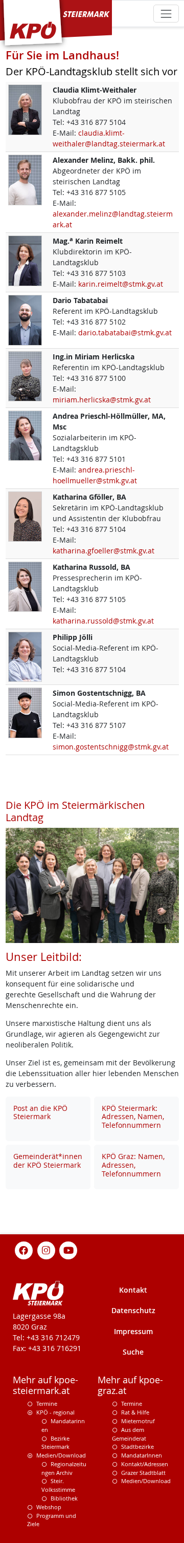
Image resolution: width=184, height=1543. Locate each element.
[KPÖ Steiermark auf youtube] (68, 1250)
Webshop (48, 1507)
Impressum (133, 1331)
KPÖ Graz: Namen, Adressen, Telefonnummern (133, 1164)
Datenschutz (133, 1310)
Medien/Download (61, 1455)
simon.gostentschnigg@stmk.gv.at (111, 747)
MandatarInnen (141, 1455)
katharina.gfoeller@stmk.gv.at (103, 550)
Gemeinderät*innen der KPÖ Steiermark (47, 1160)
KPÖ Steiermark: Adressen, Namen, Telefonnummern (133, 1116)
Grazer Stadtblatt (143, 1472)
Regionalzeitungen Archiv (63, 1468)
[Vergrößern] (25, 109)
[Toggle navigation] (165, 14)
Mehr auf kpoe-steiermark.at (45, 1385)
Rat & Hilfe (135, 1412)
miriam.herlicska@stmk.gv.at (102, 399)
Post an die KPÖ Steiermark (40, 1112)
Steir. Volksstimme (58, 1485)
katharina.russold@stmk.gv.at (103, 621)
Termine (46, 1403)
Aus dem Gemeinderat (129, 1434)
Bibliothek (64, 1498)
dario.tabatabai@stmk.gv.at (125, 332)
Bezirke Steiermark (55, 1442)
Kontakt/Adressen (144, 1464)
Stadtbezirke (137, 1446)
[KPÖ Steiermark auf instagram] (46, 1250)
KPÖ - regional (55, 1412)
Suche (133, 1352)
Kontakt (133, 1290)
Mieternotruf (138, 1421)
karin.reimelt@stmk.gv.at (120, 284)
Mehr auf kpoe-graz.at (130, 1385)
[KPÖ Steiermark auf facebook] (24, 1250)
